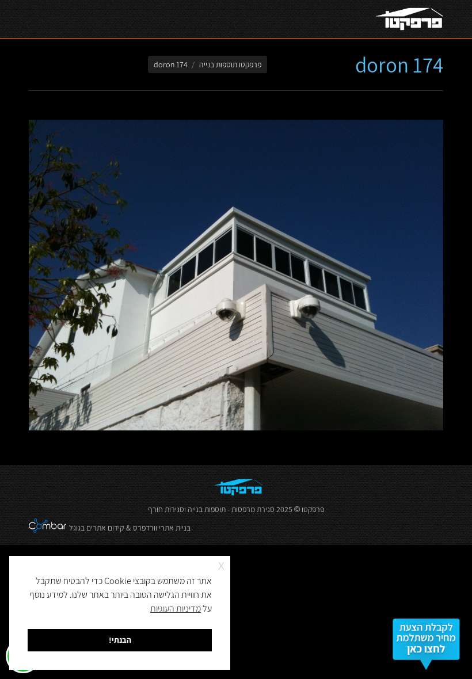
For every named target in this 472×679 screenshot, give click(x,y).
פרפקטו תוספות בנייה (230, 64)
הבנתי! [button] (120, 639)
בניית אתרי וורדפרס (162, 527)
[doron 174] (236, 275)
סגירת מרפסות (253, 509)
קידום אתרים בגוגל (96, 527)
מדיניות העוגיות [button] (175, 608)
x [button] (221, 564)
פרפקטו (313, 509)
